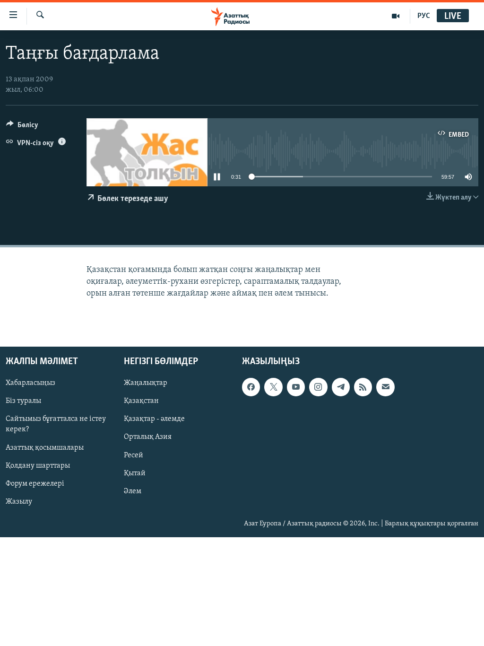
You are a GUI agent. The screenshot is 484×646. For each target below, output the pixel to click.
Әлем (132, 491)
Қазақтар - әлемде (154, 419)
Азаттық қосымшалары (45, 447)
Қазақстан (141, 401)
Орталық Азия (148, 437)
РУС (423, 16)
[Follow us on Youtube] (296, 387)
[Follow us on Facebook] (251, 387)
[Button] (22, 127)
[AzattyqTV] (395, 16)
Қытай (135, 473)
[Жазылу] (385, 387)
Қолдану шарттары (38, 465)
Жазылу (19, 501)
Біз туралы (23, 401)
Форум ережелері (35, 483)
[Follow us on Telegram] (341, 387)
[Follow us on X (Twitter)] (273, 387)
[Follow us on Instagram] (318, 387)
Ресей (133, 455)
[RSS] (363, 387)
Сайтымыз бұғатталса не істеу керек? (56, 424)
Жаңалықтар (145, 383)
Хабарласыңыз (30, 383)
